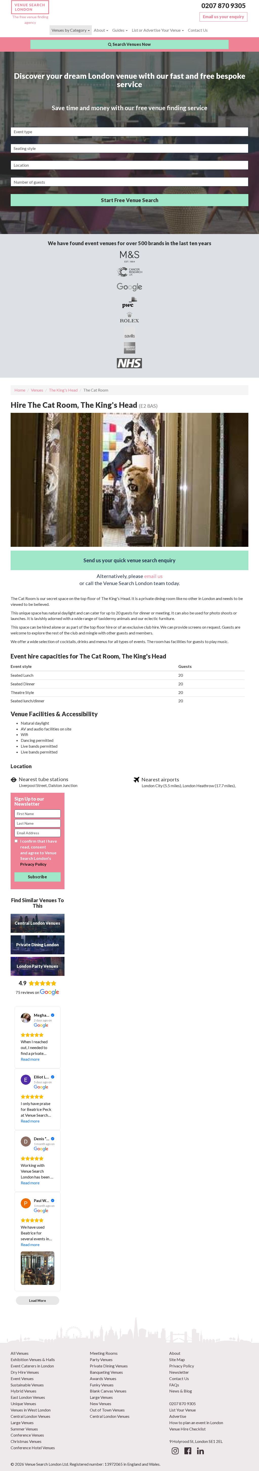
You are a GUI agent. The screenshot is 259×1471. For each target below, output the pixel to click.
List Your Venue (182, 1409)
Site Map (177, 1359)
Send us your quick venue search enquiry (129, 560)
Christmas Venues (26, 1441)
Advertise (177, 1416)
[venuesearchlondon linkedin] (200, 1452)
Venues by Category (69, 30)
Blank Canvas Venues (108, 1390)
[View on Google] (26, 1018)
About (100, 30)
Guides (118, 30)
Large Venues (22, 1422)
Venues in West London (31, 1409)
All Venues (20, 1353)
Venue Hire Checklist (187, 1428)
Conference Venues (27, 1435)
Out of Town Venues (107, 1409)
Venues (37, 390)
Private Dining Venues (109, 1365)
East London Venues (28, 1397)
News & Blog (180, 1390)
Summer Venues (24, 1428)
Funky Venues (102, 1384)
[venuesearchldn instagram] (175, 1452)
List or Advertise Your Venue (156, 30)
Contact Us (198, 30)
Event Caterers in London (32, 1365)
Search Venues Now (131, 44)
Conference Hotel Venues (33, 1447)
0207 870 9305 (223, 6)
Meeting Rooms (104, 1353)
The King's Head (63, 390)
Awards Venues (103, 1378)
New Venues (100, 1403)
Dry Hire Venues (25, 1372)
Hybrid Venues (23, 1390)
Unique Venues (23, 1403)
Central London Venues (30, 1416)
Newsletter (179, 1372)
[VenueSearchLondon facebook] (188, 1452)
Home (19, 390)
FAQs (174, 1384)
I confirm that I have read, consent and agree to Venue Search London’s (38, 852)
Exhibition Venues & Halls (33, 1359)
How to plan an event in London (196, 1422)
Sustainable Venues (27, 1384)
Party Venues (101, 1359)
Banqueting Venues (106, 1372)
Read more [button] (30, 1059)
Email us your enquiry (223, 16)
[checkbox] (16, 841)
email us (153, 576)
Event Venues (22, 1378)
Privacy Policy (33, 864)
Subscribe (37, 876)
